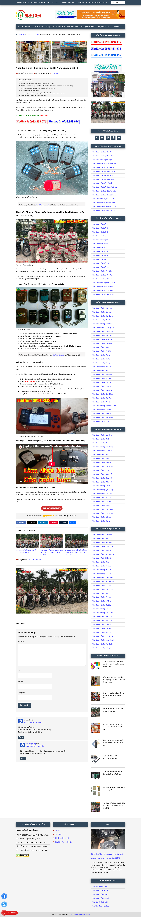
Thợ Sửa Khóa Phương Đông (80, 914)
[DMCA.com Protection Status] (22, 856)
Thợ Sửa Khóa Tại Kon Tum (102, 494)
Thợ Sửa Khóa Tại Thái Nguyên (103, 327)
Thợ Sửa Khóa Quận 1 (100, 224)
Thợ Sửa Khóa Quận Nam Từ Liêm (104, 187)
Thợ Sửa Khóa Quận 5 (100, 240)
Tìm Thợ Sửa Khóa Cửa (100, 906)
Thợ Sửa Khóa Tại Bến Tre (101, 632)
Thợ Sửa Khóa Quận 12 (100, 267)
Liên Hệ (57, 830)
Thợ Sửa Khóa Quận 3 (100, 232)
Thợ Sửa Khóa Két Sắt (100, 890)
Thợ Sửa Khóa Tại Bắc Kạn (102, 320)
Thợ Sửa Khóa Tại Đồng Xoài (102, 577)
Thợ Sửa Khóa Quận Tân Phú (102, 290)
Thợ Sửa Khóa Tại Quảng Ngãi (103, 490)
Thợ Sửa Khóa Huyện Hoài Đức (103, 203)
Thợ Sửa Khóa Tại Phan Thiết (102, 589)
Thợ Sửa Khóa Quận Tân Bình (102, 287)
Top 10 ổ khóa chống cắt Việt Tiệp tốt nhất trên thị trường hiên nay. (113, 727)
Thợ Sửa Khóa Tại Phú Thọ (102, 367)
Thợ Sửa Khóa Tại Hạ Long (102, 335)
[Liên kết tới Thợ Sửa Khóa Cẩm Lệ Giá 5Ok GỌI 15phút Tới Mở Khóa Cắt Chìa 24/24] (76, 541)
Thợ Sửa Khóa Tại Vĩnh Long (102, 636)
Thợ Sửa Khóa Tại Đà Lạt (101, 443)
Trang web (21, 693)
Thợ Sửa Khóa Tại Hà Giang (102, 390)
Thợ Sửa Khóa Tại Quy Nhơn (102, 466)
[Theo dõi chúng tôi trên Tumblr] (113, 138)
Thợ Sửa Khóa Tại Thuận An (102, 566)
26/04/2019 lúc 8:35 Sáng (33, 722)
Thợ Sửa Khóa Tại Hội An (101, 505)
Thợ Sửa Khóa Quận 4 (100, 236)
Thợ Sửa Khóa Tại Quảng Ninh (103, 331)
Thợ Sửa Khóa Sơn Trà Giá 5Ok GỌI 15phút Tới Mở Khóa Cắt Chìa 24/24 (51, 552)
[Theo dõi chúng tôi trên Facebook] (97, 138)
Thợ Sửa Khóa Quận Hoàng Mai (103, 171)
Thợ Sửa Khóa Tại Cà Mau (101, 624)
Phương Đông (31, 744)
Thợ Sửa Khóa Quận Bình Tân (102, 279)
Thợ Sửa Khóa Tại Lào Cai (101, 382)
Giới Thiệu (58, 834)
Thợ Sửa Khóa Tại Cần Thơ (102, 535)
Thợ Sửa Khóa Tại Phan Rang (102, 509)
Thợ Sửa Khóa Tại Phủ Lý (101, 355)
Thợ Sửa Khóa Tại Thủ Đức (102, 271)
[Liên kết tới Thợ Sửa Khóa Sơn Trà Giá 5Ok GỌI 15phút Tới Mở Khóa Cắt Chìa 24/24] (51, 541)
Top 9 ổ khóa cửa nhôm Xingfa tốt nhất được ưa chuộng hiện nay (113, 742)
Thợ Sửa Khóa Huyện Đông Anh (103, 210)
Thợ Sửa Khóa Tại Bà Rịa (101, 593)
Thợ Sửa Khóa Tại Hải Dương (102, 417)
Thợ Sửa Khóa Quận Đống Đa (102, 160)
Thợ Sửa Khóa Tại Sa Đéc (101, 605)
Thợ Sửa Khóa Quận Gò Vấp (102, 275)
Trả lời (21, 737)
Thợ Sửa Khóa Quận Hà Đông (102, 152)
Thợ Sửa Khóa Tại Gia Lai (101, 497)
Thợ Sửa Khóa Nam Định (101, 421)
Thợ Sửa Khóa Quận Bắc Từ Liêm (104, 191)
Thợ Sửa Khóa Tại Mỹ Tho (101, 601)
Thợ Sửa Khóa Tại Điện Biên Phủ (104, 406)
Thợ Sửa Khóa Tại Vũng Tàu (102, 538)
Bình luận (21, 641)
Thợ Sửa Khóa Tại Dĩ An (100, 562)
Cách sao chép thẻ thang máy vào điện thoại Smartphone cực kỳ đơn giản (113, 664)
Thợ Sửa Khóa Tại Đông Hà (102, 482)
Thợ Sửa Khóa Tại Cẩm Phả (102, 343)
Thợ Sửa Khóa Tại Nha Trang (102, 447)
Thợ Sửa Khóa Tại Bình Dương (103, 554)
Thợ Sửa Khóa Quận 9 (100, 255)
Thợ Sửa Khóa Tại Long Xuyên (103, 546)
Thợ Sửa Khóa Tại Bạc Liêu (102, 620)
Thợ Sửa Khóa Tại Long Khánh (103, 640)
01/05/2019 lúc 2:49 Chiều (35, 746)
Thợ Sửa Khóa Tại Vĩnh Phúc (102, 378)
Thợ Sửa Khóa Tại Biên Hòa (102, 542)
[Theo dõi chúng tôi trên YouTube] (119, 138)
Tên (19, 670)
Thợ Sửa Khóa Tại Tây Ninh (102, 585)
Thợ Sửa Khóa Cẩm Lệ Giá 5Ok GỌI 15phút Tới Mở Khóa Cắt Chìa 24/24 (76, 552)
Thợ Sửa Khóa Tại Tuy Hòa (101, 501)
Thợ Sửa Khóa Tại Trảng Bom (102, 648)
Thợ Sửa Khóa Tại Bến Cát (101, 570)
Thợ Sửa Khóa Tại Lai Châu (102, 410)
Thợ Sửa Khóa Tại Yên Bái (101, 402)
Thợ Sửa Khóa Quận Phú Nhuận (103, 294)
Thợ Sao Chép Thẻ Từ (100, 902)
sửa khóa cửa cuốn (58, 355)
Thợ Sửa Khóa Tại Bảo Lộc (101, 521)
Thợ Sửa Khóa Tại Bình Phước (103, 581)
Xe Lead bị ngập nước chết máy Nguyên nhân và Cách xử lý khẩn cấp (113, 695)
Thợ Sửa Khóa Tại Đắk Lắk (101, 517)
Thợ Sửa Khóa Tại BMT (100, 439)
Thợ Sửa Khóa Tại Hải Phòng (102, 308)
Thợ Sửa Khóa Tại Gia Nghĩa (102, 513)
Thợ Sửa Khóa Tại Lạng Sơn (102, 386)
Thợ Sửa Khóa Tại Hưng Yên (102, 363)
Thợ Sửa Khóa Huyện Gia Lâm (103, 199)
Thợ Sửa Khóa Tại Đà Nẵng (102, 435)
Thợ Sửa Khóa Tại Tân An (101, 597)
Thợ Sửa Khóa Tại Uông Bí (101, 347)
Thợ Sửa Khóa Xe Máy (100, 894)
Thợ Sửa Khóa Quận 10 (100, 259)
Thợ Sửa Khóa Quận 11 (100, 263)
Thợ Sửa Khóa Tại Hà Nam (101, 359)
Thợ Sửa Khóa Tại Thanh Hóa (102, 451)
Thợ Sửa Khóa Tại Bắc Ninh (102, 312)
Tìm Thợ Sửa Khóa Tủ (100, 886)
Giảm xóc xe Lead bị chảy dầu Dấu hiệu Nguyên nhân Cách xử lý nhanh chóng (114, 679)
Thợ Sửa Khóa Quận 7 (100, 247)
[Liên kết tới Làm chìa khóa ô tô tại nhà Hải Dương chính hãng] (27, 541)
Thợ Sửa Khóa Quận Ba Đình (102, 175)
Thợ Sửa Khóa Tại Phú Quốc (102, 644)
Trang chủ (21, 34)
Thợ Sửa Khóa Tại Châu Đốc (102, 613)
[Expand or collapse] (85, 80)
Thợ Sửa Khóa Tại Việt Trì (101, 370)
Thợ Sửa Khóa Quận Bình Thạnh (103, 283)
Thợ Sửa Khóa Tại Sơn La (101, 413)
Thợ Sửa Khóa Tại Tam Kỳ (101, 486)
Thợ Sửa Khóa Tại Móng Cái (102, 339)
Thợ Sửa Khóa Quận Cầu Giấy (103, 156)
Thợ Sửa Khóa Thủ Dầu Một (102, 558)
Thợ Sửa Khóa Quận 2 (100, 228)
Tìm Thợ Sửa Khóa (32, 34)
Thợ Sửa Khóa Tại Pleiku (101, 470)
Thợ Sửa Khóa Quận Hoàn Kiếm (103, 179)
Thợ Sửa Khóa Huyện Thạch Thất (104, 206)
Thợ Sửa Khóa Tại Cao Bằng (102, 394)
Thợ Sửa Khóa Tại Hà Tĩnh (101, 462)
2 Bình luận (55, 73)
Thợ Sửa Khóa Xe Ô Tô (100, 898)
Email (20, 681)
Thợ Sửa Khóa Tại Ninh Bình (102, 324)
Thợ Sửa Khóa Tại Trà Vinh (101, 628)
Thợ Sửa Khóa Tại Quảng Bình (103, 478)
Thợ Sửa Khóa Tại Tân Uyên (102, 574)
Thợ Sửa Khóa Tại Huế (100, 458)
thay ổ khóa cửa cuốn (42, 205)
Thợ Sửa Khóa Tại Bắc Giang (102, 316)
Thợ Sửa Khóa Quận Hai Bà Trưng (104, 195)
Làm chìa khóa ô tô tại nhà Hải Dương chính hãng (26, 551)
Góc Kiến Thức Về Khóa (63, 842)
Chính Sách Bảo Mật (62, 838)
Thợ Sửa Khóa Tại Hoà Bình (102, 374)
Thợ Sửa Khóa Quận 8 (100, 251)
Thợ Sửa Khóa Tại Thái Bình (102, 351)
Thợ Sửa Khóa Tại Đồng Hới (102, 474)
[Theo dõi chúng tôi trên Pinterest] (108, 138)
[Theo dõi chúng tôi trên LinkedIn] (102, 138)
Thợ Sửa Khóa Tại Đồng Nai (102, 550)
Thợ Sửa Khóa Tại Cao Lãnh (102, 609)
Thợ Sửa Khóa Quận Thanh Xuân (104, 163)
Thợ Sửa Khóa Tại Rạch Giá (102, 616)
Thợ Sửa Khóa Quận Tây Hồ (102, 183)
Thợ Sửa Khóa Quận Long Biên (103, 167)
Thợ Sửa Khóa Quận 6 (100, 244)
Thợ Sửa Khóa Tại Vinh (100, 454)
